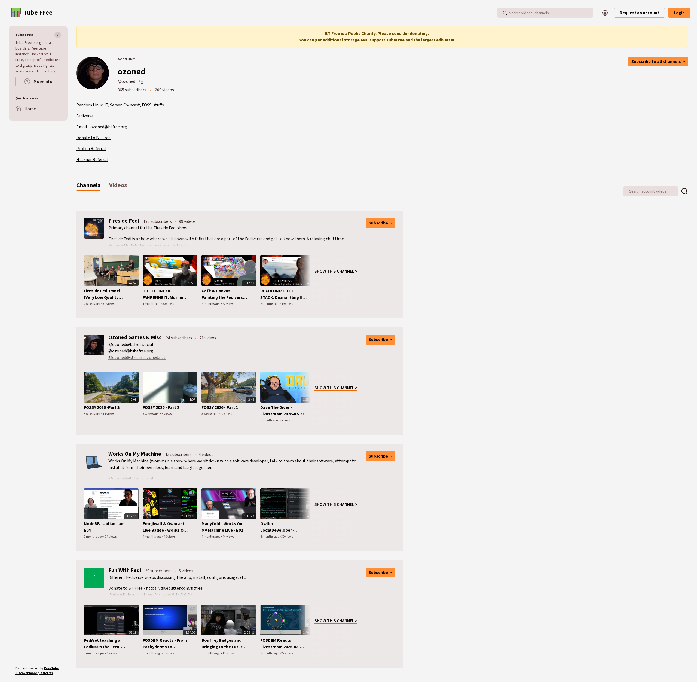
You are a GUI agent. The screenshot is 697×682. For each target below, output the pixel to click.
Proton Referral (91, 149)
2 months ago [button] (211, 304)
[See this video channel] (94, 228)
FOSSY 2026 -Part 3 (102, 407)
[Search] (504, 13)
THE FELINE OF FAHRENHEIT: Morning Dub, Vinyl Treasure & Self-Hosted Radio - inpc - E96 (164, 294)
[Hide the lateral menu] (57, 35)
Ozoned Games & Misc (135, 337)
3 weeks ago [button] (92, 414)
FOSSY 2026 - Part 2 (161, 407)
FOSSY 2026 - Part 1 (219, 407)
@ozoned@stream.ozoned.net (137, 358)
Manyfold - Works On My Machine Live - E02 (222, 527)
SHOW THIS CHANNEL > (335, 271)
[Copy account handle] (142, 82)
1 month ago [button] (152, 304)
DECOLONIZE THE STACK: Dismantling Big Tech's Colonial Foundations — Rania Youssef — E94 (283, 294)
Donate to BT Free (93, 138)
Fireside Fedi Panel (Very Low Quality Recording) (102, 294)
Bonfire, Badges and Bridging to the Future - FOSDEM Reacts (224, 643)
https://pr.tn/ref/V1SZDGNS (167, 595)
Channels (88, 185)
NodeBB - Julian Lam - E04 (105, 527)
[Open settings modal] (605, 13)
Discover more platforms (34, 673)
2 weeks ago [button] (92, 304)
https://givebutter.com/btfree (174, 588)
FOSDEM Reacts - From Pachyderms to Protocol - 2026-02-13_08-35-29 (165, 643)
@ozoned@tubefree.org (130, 351)
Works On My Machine (134, 454)
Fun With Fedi (124, 570)
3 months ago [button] (93, 653)
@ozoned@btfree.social (130, 345)
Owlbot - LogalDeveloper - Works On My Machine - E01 (282, 527)
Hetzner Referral (92, 160)
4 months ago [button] (152, 536)
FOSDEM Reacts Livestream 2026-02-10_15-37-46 (280, 643)
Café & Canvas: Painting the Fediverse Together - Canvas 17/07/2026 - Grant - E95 (223, 294)
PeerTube (51, 668)
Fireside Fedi (123, 221)
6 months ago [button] (270, 536)
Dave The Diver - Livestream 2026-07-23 (282, 410)
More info (43, 81)
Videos (118, 185)
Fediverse (85, 116)
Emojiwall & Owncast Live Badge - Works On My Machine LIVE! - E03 (164, 527)
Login (679, 13)
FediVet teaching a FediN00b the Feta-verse (102, 643)
